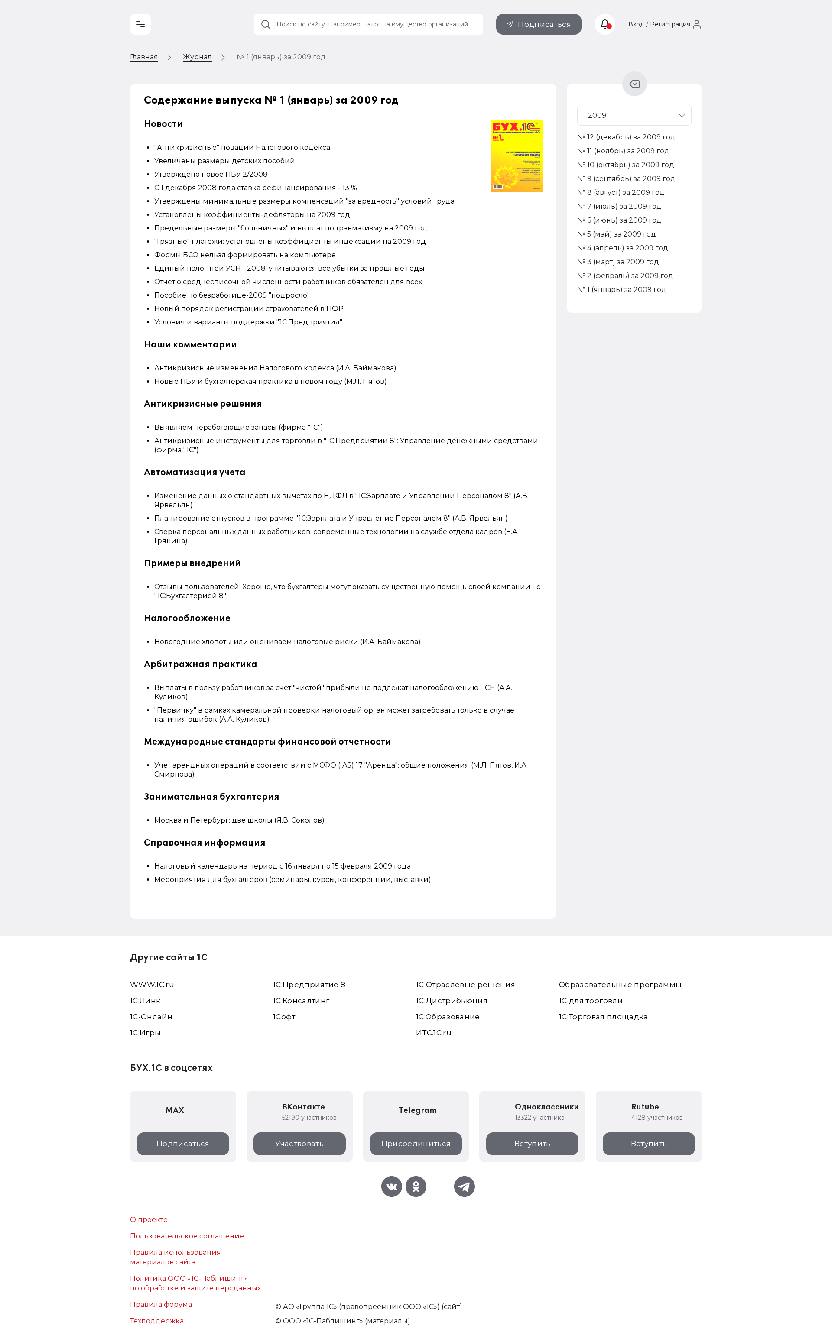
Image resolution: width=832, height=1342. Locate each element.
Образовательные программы (620, 984)
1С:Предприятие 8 (309, 984)
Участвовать (299, 1143)
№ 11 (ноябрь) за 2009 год (623, 151)
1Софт (284, 1016)
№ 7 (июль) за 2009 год (619, 206)
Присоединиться (416, 1143)
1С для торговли (591, 1000)
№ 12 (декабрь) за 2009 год (626, 137)
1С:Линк (145, 1000)
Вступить (532, 1143)
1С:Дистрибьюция (452, 1000)
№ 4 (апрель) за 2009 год (622, 248)
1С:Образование (448, 1016)
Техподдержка (157, 1321)
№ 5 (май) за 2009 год (616, 234)
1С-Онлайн (151, 1016)
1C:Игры (145, 1032)
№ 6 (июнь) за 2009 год (619, 220)
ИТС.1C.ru (434, 1032)
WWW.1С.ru (152, 984)
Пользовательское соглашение (187, 1236)
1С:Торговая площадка (603, 1016)
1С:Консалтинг (301, 1000)
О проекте (149, 1220)
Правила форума (161, 1304)
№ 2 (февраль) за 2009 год (625, 276)
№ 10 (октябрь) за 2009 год (625, 165)
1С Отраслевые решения (465, 984)
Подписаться (544, 24)
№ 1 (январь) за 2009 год (621, 289)
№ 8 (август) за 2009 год (621, 192)
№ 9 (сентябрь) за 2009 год (626, 179)
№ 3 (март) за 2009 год (618, 262)
